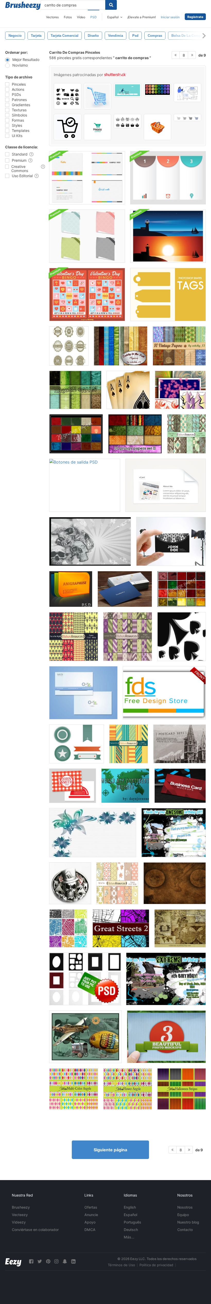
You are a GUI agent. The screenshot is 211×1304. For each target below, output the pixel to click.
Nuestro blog (188, 1222)
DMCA (89, 1229)
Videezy (19, 1222)
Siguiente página (110, 1149)
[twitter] (39, 1261)
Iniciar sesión (170, 17)
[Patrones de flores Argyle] (127, 1089)
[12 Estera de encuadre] (85, 979)
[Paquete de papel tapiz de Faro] (168, 236)
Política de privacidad (156, 1265)
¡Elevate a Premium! (141, 17)
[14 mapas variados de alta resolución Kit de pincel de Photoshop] (180, 928)
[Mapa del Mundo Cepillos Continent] (125, 785)
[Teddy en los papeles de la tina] (120, 346)
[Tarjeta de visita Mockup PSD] (171, 541)
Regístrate (195, 17)
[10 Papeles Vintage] (179, 346)
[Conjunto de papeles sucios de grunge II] (181, 589)
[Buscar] (111, 5)
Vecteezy (20, 1214)
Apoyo (89, 1222)
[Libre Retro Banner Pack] (76, 744)
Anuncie (91, 1214)
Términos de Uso (121, 1265)
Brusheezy (21, 1207)
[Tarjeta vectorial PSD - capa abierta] (70, 589)
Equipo (183, 1214)
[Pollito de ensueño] (85, 1036)
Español (130, 1214)
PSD (93, 17)
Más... (129, 1237)
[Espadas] (181, 636)
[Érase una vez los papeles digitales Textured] (186, 434)
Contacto (185, 1229)
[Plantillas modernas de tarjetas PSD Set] (87, 177)
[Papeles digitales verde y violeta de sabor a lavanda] (127, 636)
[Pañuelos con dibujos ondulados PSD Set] (87, 236)
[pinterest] (48, 1261)
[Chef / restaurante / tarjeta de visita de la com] (72, 785)
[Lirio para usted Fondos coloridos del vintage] (117, 883)
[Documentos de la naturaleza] (75, 390)
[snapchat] (65, 1261)
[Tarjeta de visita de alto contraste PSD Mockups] (180, 785)
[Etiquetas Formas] (168, 294)
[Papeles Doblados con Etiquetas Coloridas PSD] (168, 177)
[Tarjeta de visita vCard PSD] (165, 485)
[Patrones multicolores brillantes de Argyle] (73, 1089)
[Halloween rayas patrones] (181, 1089)
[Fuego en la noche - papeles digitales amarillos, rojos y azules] (73, 636)
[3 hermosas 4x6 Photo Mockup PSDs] (166, 1036)
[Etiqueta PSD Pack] (69, 346)
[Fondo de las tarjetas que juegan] (128, 390)
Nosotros (185, 1207)
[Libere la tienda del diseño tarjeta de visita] (164, 692)
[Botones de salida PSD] (84, 485)
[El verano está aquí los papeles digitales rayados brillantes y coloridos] (128, 744)
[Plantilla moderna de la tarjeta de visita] (83, 692)
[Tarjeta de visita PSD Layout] (90, 541)
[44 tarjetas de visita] (180, 390)
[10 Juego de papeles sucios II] (135, 434)
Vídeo (81, 17)
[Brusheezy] (23, 6)
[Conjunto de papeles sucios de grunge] (76, 434)
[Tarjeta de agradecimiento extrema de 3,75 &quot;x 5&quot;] (173, 832)
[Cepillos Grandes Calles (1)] (68, 928)
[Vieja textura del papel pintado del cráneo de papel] (174, 883)
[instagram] (56, 1261)
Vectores (52, 17)
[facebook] (31, 1261)
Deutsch (131, 1229)
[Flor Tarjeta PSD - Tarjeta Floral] (92, 832)
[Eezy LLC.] (13, 1261)
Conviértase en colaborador (35, 1229)
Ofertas (90, 1207)
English (130, 1207)
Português (132, 1222)
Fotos (68, 17)
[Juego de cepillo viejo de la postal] (179, 744)
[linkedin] (73, 1261)
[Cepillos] (70, 883)
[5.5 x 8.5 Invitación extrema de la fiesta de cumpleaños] (166, 979)
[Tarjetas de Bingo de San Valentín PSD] (87, 294)
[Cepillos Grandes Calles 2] (120, 928)
